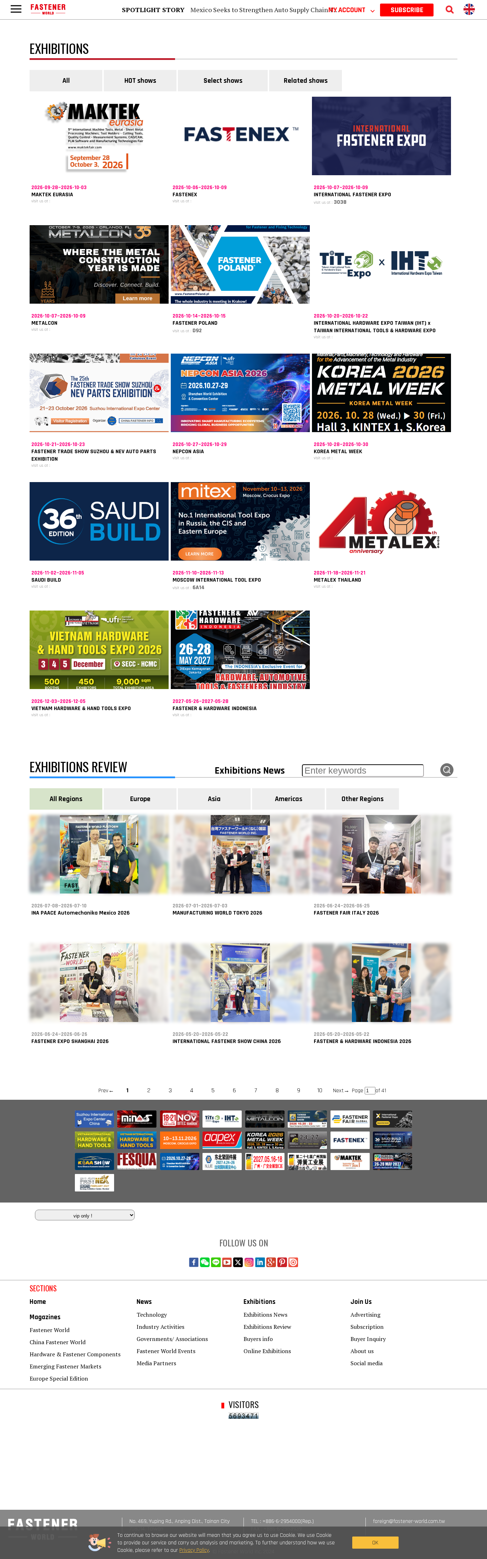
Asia (214, 799)
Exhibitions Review (267, 1327)
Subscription (367, 1327)
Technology (152, 1314)
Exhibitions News (265, 1314)
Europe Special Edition (59, 1378)
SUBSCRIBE (407, 10)
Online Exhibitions (267, 1351)
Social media (366, 1363)
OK (375, 1543)
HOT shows (140, 80)
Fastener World (50, 1330)
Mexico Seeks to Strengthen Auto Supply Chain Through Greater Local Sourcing (306, 9)
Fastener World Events (166, 1351)
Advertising (365, 1314)
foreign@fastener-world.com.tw (409, 1521)
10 (319, 1090)
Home (38, 1301)
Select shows (223, 80)
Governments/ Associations (172, 1339)
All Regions (66, 799)
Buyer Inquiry (368, 1339)
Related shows (306, 80)
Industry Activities (160, 1327)
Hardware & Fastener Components (75, 1354)
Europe (140, 799)
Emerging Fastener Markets (65, 1366)
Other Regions (363, 799)
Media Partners (156, 1363)
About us (362, 1351)
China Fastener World (58, 1342)
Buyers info (258, 1339)
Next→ (341, 1090)
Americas (288, 799)
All (66, 80)
